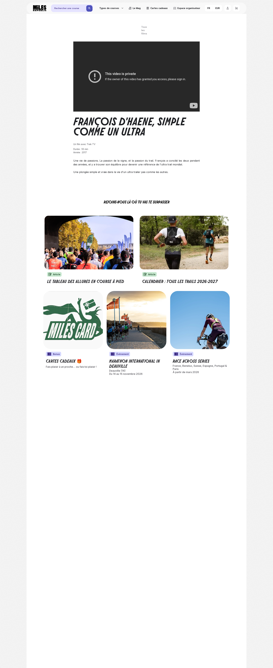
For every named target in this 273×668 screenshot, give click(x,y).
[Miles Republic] (39, 8)
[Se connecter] (227, 8)
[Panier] (236, 8)
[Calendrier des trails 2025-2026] (184, 242)
